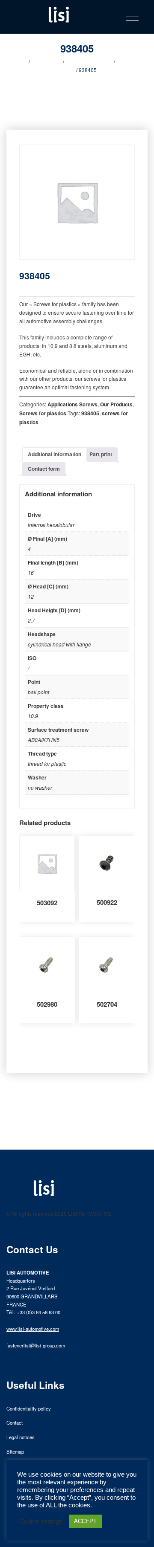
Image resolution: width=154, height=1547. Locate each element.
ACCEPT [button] (85, 1521)
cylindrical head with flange (59, 644)
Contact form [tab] (44, 468)
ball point (38, 691)
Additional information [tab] (54, 454)
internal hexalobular (51, 524)
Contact (14, 1422)
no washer (40, 787)
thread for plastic (47, 763)
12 (31, 596)
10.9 (33, 715)
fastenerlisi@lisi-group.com (35, 1345)
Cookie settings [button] (40, 1521)
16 (31, 572)
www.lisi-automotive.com (32, 1328)
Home (20, 61)
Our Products (46, 61)
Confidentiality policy (28, 1408)
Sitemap (15, 1451)
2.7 (31, 620)
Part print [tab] (100, 454)
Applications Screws (89, 61)
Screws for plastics (42, 413)
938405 (90, 413)
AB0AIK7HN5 (43, 739)
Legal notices (20, 1437)
